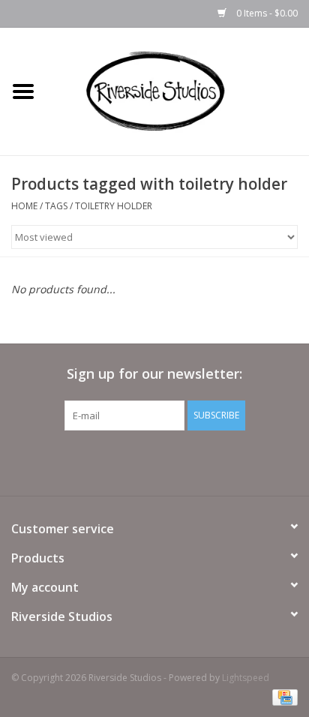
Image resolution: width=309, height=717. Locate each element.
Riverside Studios (61, 616)
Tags (56, 206)
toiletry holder (113, 206)
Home (24, 206)
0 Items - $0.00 (266, 13)
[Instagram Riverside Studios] (168, 461)
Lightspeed (245, 677)
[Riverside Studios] (178, 90)
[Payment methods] (282, 696)
